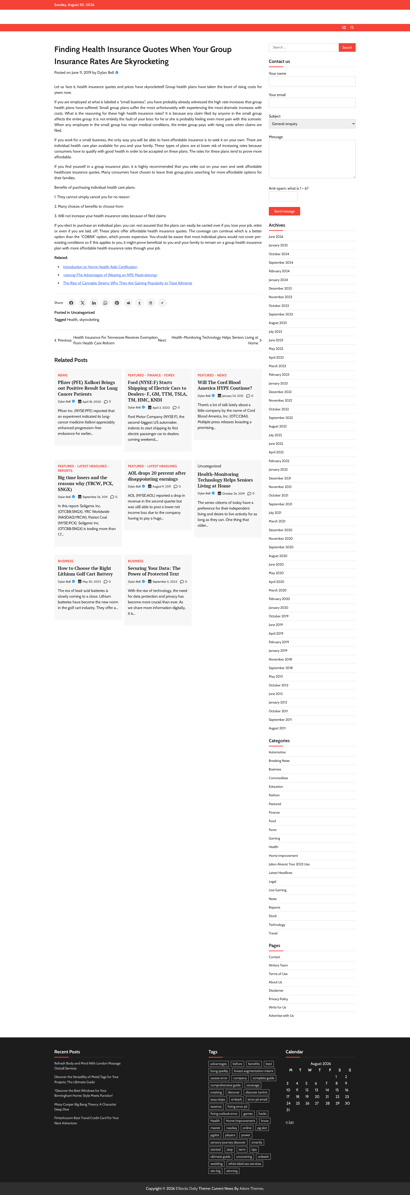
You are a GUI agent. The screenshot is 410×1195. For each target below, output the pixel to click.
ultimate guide (220, 1156)
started (215, 1149)
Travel (273, 933)
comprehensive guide (225, 1085)
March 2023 (277, 366)
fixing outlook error (224, 1113)
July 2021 (275, 513)
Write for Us (277, 1007)
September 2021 (280, 504)
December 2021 (280, 478)
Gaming (274, 838)
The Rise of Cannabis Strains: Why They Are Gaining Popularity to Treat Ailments (127, 283)
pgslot (214, 1135)
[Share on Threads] (150, 302)
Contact (274, 957)
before (237, 1064)
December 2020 (280, 530)
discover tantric (256, 1092)
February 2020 (279, 599)
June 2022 (276, 443)
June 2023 (276, 340)
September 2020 (281, 547)
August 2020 (278, 556)
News (62, 375)
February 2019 (279, 642)
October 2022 (279, 409)
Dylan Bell (105, 72)
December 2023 (280, 288)
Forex (169, 375)
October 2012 (278, 685)
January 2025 (278, 245)
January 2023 (278, 383)
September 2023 (281, 314)
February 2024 (279, 271)
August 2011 (277, 728)
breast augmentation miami (253, 1071)
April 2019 (276, 633)
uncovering (244, 1156)
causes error (219, 1078)
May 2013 (276, 676)
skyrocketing (89, 319)
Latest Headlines (92, 466)
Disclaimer (276, 990)
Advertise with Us (281, 1015)
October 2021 (278, 495)
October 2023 (279, 306)
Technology (277, 925)
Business (65, 561)
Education (276, 786)
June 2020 (276, 564)
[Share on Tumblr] (139, 302)
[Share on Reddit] (128, 302)
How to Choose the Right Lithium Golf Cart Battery (85, 571)
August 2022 (278, 426)
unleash (263, 1156)
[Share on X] (82, 302)
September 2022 (281, 418)
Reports (65, 470)
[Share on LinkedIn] (93, 302)
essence (216, 1106)
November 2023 (280, 297)
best (269, 1064)
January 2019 (278, 650)
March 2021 (277, 521)
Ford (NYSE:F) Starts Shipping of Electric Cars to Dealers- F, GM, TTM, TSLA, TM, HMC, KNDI (157, 391)
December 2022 (280, 392)
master (215, 1128)
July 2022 (275, 435)
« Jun (290, 1122)
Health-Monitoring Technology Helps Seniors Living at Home (225, 480)
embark (236, 1099)
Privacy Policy (278, 999)
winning (232, 1171)
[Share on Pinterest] (116, 302)
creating (216, 1092)
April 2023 (276, 357)
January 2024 (278, 280)
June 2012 (276, 694)
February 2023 (279, 374)
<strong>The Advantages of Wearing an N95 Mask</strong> (110, 275)
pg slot (262, 1128)
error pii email (257, 1099)
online (247, 1128)
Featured (136, 375)
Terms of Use (278, 974)
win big (215, 1171)
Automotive (277, 752)
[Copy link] (162, 302)
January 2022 (278, 469)
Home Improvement (283, 855)
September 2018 (281, 668)
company (240, 1078)
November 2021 (280, 487)
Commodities (278, 778)
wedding (216, 1164)
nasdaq (231, 1128)
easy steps (217, 1099)
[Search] (352, 27)
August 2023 (278, 323)
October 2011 (278, 711)
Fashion (274, 795)
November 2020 (281, 538)
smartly (257, 1142)
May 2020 (276, 573)
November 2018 (280, 659)
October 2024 (279, 254)
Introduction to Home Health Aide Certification (100, 267)
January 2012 (278, 702)
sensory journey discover (228, 1142)
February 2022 (279, 461)
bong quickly (219, 1071)
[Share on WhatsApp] (105, 302)
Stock (273, 916)
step (230, 1149)
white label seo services (244, 1164)
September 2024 (281, 262)
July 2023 (275, 331)
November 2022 (280, 400)
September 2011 (280, 719)
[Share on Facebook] (71, 302)
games (248, 1113)
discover (234, 1092)
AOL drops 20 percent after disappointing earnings (157, 476)
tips (254, 1149)
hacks (262, 1113)
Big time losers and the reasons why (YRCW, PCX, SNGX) (85, 483)
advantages (218, 1064)
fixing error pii (237, 1106)
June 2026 (276, 236)
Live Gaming (277, 890)
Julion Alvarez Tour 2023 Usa (289, 864)
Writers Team (278, 965)
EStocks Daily (187, 1188)
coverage (253, 1085)
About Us (275, 982)
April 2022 (276, 452)
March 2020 (278, 590)
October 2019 (279, 616)
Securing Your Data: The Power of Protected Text (154, 571)
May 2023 (276, 349)
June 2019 (276, 625)
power (245, 1135)
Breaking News (279, 761)
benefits (254, 1064)
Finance (154, 375)
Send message (284, 211)
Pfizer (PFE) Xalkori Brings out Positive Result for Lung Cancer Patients (88, 388)
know (265, 1121)
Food (272, 821)
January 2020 (278, 607)
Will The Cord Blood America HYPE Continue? (225, 385)
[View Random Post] (343, 27)
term (242, 1149)
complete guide (263, 1078)
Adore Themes (251, 1188)
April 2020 (276, 582)
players (230, 1135)
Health (72, 319)
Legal (272, 881)
